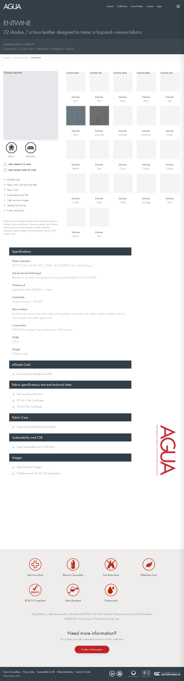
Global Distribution (65, 672)
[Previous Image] (8, 105)
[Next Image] (53, 105)
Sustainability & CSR (46, 672)
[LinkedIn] (112, 674)
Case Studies (137, 6)
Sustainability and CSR (17, 195)
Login (159, 6)
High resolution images (18, 200)
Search (110, 6)
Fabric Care (12, 189)
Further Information (16, 210)
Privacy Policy (29, 672)
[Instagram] (119, 674)
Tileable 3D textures (16, 205)
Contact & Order (82, 672)
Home (6, 58)
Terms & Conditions (12, 672)
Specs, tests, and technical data (22, 184)
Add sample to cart (75, 86)
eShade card (13, 179)
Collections (122, 6)
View (75, 77)
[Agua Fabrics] (12, 6)
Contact (150, 6)
